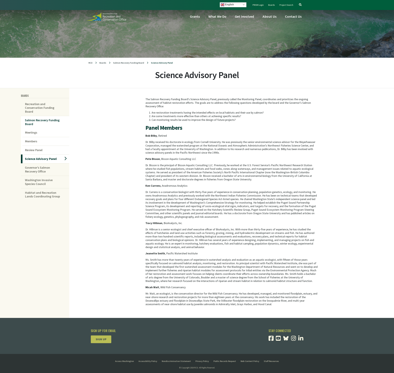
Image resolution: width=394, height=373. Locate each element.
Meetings (31, 132)
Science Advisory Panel (41, 159)
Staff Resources (271, 361)
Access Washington (124, 361)
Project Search (286, 5)
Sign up (101, 339)
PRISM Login (258, 5)
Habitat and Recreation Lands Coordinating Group (42, 194)
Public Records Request (224, 361)
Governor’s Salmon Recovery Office (37, 169)
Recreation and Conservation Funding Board (39, 108)
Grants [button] (195, 16)
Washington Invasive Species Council (39, 182)
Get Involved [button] (244, 16)
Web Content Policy (250, 361)
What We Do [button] (217, 16)
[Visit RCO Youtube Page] (279, 339)
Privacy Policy (202, 361)
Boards (271, 5)
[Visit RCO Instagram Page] (294, 339)
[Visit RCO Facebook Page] (272, 339)
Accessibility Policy (148, 361)
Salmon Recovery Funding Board (42, 122)
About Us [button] (270, 16)
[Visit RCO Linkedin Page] (302, 339)
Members (31, 141)
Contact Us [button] (293, 16)
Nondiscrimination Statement (176, 361)
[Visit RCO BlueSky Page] (287, 338)
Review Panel (33, 150)
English (229, 4)
